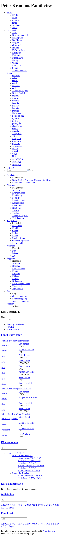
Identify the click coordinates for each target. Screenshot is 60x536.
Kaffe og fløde (18, 50)
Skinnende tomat (19, 70)
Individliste (7, 494)
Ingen (11, 507)
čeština (15, 80)
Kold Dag (16, 53)
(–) (15, 453)
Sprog (9, 73)
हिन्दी (14, 156)
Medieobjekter (18, 238)
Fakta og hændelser (15, 324)
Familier (16, 228)
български (17, 141)
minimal (15, 20)
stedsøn (5, 435)
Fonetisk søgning (19, 298)
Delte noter (17, 225)
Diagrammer (12, 185)
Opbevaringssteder (20, 240)
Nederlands (17, 113)
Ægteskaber (17, 288)
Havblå (15, 48)
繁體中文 (16, 164)
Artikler (10, 304)
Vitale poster (17, 286)
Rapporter (11, 258)
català (14, 78)
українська (17, 146)
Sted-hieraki (17, 243)
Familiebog (17, 195)
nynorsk (15, 118)
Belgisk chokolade (20, 35)
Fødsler (15, 276)
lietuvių (15, 108)
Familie (15, 271)
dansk (14, 83)
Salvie (15, 68)
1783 (22, 455)
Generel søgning (19, 296)
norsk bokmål (18, 116)
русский (16, 143)
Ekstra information (12, 483)
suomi (15, 128)
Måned (15, 253)
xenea (14, 27)
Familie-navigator (11, 334)
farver (14, 17)
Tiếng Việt (16, 133)
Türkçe (15, 136)
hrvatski (15, 100)
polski (15, 121)
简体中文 (16, 161)
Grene (15, 230)
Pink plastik (17, 65)
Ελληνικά (16, 138)
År (13, 256)
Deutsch (16, 85)
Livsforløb (16, 205)
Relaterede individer (21, 283)
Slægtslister (12, 220)
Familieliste (7, 513)
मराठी (14, 154)
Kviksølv (16, 55)
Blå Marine (17, 40)
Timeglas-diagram (20, 215)
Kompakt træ (18, 203)
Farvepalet (11, 30)
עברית (15, 148)
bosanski (16, 75)
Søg (8, 291)
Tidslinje (16, 213)
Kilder (15, 235)
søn (3, 356)
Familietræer (12, 175)
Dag (14, 251)
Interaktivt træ (18, 200)
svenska (15, 131)
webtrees (16, 25)
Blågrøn (15, 42)
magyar (15, 111)
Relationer (16, 208)
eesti (14, 88)
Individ (15, 278)
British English (18, 93)
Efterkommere (18, 193)
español (15, 95)
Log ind (10, 167)
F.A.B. (15, 15)
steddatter (6, 430)
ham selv (5, 345)
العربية (15, 151)
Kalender (11, 246)
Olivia (15, 63)
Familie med (15, 341)
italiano (15, 106)
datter (4, 373)
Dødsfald (16, 266)
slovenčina (17, 126)
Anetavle (16, 190)
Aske (14, 32)
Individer (16, 233)
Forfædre (16, 198)
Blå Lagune (17, 37)
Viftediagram (18, 218)
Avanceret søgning (20, 301)
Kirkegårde (17, 281)
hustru (4, 350)
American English (20, 90)
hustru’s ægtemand (10, 418)
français (15, 98)
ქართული (17, 159)
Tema (9, 12)
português (16, 123)
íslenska (15, 103)
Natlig (15, 60)
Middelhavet (17, 58)
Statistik (15, 210)
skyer (14, 22)
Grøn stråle (17, 45)
